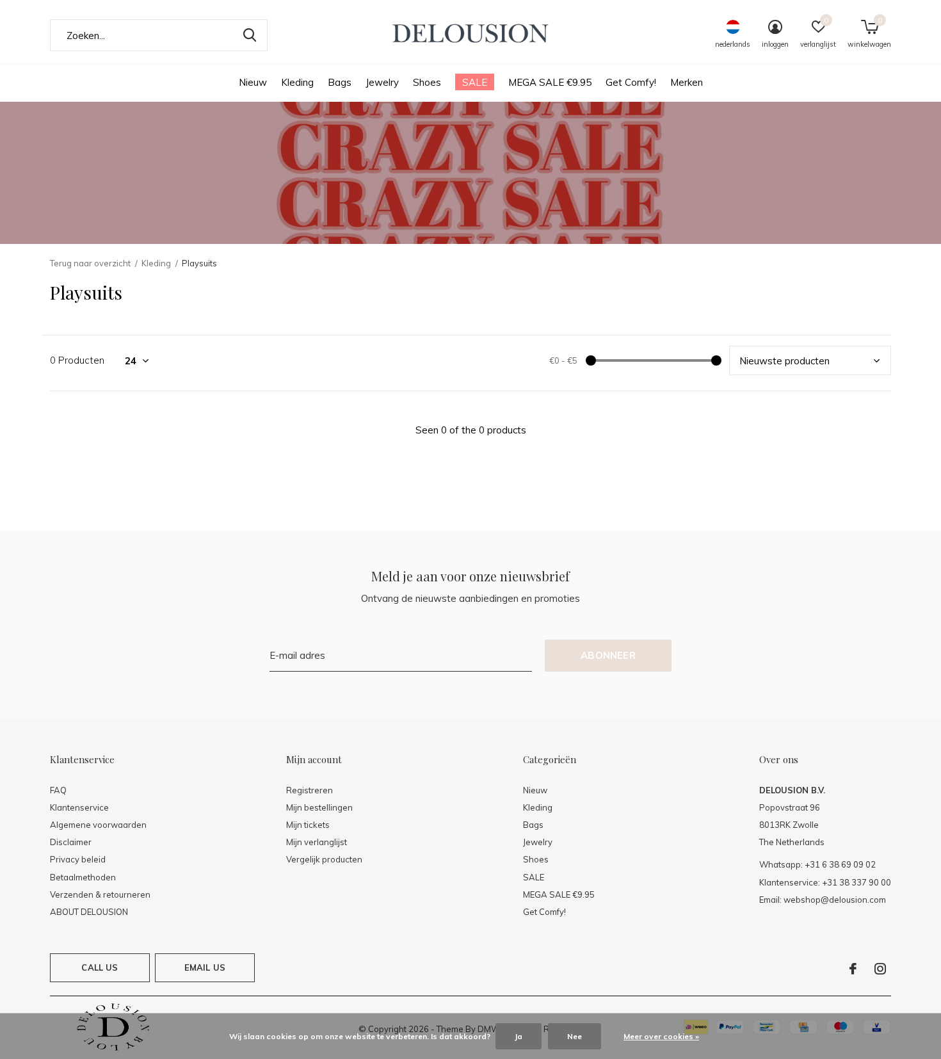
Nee (574, 1036)
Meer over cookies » (661, 1036)
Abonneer (608, 655)
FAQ (58, 790)
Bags (339, 82)
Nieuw (253, 82)
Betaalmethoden (83, 877)
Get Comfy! (631, 82)
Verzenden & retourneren (100, 894)
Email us (204, 967)
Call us (99, 967)
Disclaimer (71, 842)
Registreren (309, 790)
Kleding (297, 82)
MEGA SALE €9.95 (549, 82)
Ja (518, 1036)
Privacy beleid (78, 859)
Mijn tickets (308, 825)
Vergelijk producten (324, 859)
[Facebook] (853, 969)
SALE (474, 82)
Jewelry (382, 82)
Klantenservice (79, 807)
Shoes (427, 82)
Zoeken (250, 35)
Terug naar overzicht (90, 263)
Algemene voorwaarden (98, 825)
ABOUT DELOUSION (89, 912)
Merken (686, 82)
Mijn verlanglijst (316, 842)
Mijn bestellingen (319, 807)
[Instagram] (880, 969)
